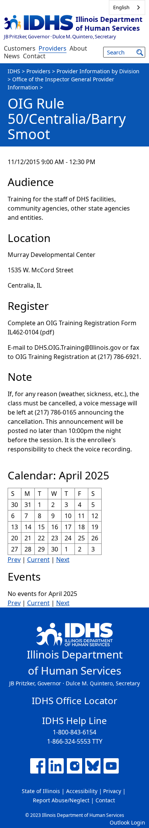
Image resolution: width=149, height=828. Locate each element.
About (78, 48)
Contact (34, 56)
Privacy (112, 791)
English (121, 7)
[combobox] (127, 7)
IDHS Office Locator (74, 700)
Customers (20, 48)
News (12, 56)
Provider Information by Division (98, 71)
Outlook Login (127, 822)
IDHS (14, 71)
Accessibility (81, 791)
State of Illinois (41, 791)
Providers (52, 48)
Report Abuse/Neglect (61, 800)
